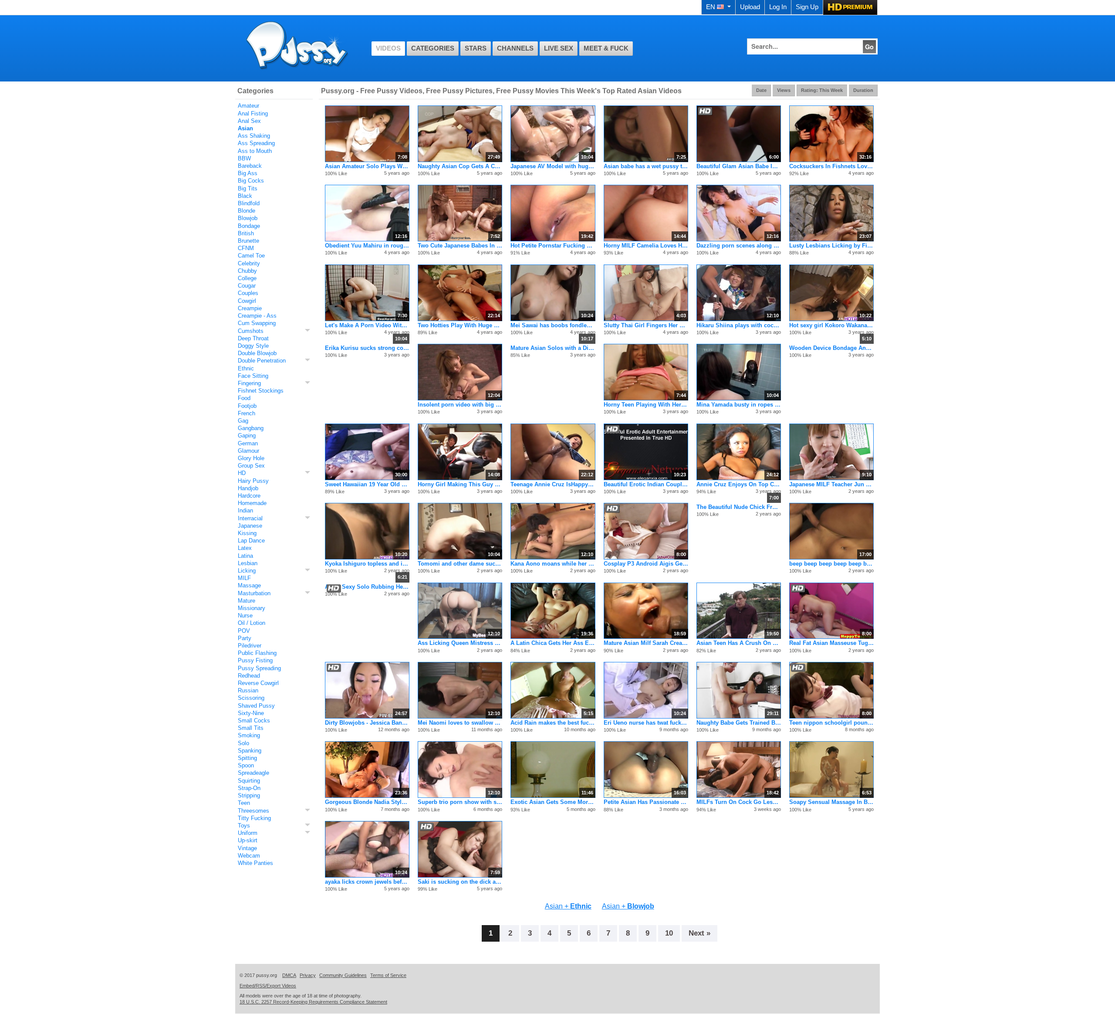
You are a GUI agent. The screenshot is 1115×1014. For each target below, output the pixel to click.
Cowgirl (247, 301)
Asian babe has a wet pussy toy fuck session (646, 166)
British (246, 233)
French (246, 413)
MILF (244, 578)
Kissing (247, 533)
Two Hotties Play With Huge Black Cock (460, 325)
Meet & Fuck (606, 48)
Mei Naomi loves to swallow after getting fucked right (460, 722)
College (247, 278)
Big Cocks (251, 180)
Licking (247, 570)
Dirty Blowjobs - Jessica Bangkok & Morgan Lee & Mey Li (367, 722)
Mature (246, 600)
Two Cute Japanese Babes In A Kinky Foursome (460, 245)
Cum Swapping (257, 323)
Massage (249, 585)
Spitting (247, 758)
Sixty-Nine (251, 713)
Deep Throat (253, 338)
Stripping (249, 795)
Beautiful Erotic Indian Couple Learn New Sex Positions (646, 484)
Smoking (249, 735)
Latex (245, 548)
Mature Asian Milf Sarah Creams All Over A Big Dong (646, 643)
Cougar (247, 285)
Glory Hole (251, 458)
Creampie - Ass (257, 315)
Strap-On (249, 788)
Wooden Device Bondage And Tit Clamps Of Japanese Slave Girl (831, 348)
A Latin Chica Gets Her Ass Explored (552, 643)
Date (761, 90)
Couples (248, 293)
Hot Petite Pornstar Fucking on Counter (552, 245)
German (248, 443)
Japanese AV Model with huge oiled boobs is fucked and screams (552, 166)
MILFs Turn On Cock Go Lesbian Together (738, 802)
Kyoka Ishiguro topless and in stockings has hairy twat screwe (367, 563)
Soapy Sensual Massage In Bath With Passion (831, 802)
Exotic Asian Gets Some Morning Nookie (552, 802)
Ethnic (246, 368)
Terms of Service (388, 975)
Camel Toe (251, 255)
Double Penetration (262, 360)
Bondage (249, 226)
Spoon (246, 765)
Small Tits (251, 728)
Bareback (250, 166)
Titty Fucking (254, 818)
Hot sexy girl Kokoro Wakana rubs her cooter (831, 325)
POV (244, 630)
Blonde (246, 210)
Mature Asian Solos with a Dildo (552, 348)
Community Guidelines (343, 975)
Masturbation (254, 593)
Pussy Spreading (259, 668)
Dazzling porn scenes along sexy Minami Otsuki (738, 245)
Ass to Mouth (255, 151)
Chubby (247, 271)
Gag (243, 420)
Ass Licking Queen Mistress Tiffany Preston (460, 643)
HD (242, 473)
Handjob (248, 488)
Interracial (250, 518)
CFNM (246, 248)
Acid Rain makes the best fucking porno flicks (552, 722)
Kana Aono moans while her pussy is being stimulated (552, 563)
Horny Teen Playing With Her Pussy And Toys (646, 404)
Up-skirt (247, 840)
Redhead (249, 675)
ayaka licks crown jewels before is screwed (367, 881)
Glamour (248, 451)
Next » (699, 933)
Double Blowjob (257, 353)
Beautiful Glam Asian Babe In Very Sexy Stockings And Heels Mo (738, 166)
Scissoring (251, 698)
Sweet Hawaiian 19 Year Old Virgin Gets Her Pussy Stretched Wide (367, 484)
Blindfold (249, 203)
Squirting (249, 780)
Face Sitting (253, 376)
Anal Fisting (253, 113)
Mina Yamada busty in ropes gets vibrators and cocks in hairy (738, 404)
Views (784, 90)
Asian (245, 128)
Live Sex (558, 48)
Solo (243, 743)
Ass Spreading (256, 143)
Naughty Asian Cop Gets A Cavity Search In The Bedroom (460, 166)
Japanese (250, 525)
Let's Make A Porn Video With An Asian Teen (367, 325)
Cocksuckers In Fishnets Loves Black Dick (831, 166)
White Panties (255, 863)
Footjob (247, 406)
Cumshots (251, 331)
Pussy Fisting (255, 660)
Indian (245, 510)
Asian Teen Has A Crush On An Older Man (738, 643)
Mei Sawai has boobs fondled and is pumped (552, 325)
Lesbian (247, 563)
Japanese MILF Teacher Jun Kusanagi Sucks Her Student (831, 484)
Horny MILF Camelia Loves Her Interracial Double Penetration (646, 245)
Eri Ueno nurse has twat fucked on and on (646, 722)
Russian (248, 690)
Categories (432, 48)
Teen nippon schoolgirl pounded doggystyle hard (831, 722)
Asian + (568, 906)
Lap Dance (251, 540)
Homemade (252, 503)
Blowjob (247, 218)
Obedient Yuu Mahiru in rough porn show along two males (367, 245)
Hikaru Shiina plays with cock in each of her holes (738, 325)
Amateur (248, 105)
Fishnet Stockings (261, 390)
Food (244, 398)
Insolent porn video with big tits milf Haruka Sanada (460, 404)
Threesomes (253, 810)
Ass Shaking (254, 135)
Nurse (245, 615)
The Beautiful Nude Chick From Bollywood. (738, 507)
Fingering (249, 383)
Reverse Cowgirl (258, 683)
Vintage (247, 848)
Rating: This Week (822, 90)
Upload (750, 6)
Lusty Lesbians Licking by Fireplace (831, 245)
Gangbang (251, 428)
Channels (515, 48)
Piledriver (249, 645)
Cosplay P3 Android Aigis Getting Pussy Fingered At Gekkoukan (646, 563)
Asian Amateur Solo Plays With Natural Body (367, 166)
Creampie (250, 308)
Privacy (308, 975)
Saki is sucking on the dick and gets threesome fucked (460, 881)
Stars (476, 48)
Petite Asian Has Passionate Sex (646, 802)
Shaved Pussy (256, 705)
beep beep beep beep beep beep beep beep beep (831, 563)
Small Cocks (254, 720)
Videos (388, 48)
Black (245, 196)
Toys (244, 825)
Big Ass (247, 173)
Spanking (249, 750)
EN (710, 6)
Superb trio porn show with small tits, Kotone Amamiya (460, 802)
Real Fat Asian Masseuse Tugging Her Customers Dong (831, 643)
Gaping (247, 435)
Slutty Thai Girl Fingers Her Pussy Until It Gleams (646, 325)
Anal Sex (249, 121)
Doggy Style (253, 346)
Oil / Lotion (251, 623)
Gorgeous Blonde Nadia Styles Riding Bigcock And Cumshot (367, 802)
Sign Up (807, 6)
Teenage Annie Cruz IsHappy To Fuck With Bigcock (552, 484)
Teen (244, 803)
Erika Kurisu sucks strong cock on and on (367, 348)
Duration (863, 90)
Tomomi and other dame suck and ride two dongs (460, 563)
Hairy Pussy (253, 481)
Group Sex (251, 465)
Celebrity (249, 263)
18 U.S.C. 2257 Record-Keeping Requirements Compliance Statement (313, 1001)
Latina (245, 556)
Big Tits (247, 188)
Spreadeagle (253, 773)
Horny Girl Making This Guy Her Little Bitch (460, 484)
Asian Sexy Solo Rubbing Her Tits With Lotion (367, 586)
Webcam (249, 855)
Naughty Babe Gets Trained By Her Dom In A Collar (738, 722)
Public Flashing (257, 653)
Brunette (248, 240)
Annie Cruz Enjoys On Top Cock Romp (738, 484)
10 (669, 933)
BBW (244, 158)
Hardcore (249, 495)
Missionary (251, 608)
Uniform (247, 833)
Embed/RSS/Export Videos (268, 985)
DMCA (289, 975)
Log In (778, 6)
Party (244, 638)
